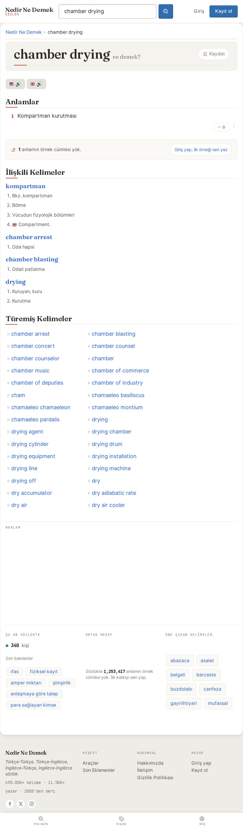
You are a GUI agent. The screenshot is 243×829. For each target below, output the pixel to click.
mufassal (218, 703)
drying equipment (33, 456)
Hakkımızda (150, 763)
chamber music (30, 370)
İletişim (145, 770)
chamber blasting (32, 259)
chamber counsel (113, 346)
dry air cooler (108, 505)
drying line (24, 468)
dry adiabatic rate (114, 493)
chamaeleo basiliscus (118, 395)
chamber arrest (29, 237)
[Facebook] (9, 803)
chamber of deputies (37, 383)
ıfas (15, 671)
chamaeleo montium (117, 407)
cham (18, 395)
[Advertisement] (121, 572)
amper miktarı (26, 683)
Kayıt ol (223, 11)
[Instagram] (31, 803)
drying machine (111, 468)
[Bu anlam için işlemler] (233, 126)
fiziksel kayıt (44, 671)
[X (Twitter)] (20, 803)
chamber (103, 358)
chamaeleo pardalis (35, 419)
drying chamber (112, 431)
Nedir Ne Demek (24, 32)
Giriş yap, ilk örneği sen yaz (201, 149)
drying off (23, 481)
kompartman (25, 186)
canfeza (212, 689)
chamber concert (33, 346)
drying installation (114, 456)
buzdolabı (181, 689)
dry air (19, 505)
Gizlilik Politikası (155, 777)
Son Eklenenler (99, 770)
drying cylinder (30, 444)
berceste (206, 675)
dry (96, 481)
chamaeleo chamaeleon (41, 407)
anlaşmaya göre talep (34, 694)
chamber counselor (35, 358)
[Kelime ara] (166, 11)
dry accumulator (31, 493)
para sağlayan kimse (33, 705)
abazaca (179, 660)
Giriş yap (201, 763)
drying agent (27, 431)
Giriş (199, 11)
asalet (207, 660)
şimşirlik (62, 683)
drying (15, 281)
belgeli (177, 675)
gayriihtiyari (183, 703)
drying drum (107, 444)
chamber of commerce (120, 370)
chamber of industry (117, 383)
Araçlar (91, 763)
